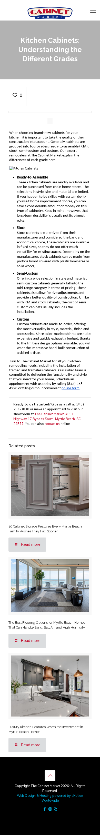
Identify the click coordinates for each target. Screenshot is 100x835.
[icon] (55, 809)
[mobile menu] (93, 12)
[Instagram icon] (50, 809)
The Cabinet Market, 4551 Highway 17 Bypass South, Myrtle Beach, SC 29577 (47, 419)
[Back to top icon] (50, 775)
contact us (52, 424)
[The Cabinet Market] (50, 12)
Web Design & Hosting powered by (44, 795)
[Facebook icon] (45, 809)
